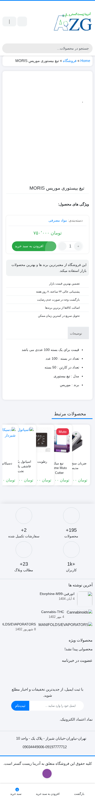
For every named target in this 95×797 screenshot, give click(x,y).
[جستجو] (6, 48)
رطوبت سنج (39, 461)
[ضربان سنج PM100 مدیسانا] (73, 441)
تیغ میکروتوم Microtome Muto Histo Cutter (55, 465)
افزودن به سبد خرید (29, 246)
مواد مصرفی (57, 220)
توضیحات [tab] (76, 333)
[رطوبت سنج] (39, 440)
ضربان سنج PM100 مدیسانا (73, 465)
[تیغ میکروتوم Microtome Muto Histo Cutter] (55, 441)
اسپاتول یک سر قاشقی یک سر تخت (20, 464)
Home (85, 61)
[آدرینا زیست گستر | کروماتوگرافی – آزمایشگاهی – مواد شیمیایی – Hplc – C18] (73, 21)
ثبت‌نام (20, 706)
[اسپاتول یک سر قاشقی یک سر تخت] (21, 440)
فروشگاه (69, 61)
